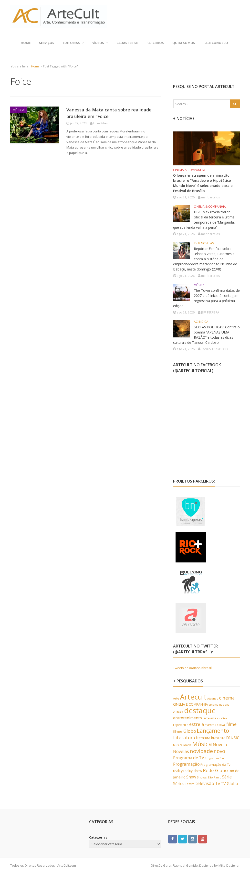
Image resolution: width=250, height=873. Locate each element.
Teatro (190, 784)
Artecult (193, 697)
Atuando (212, 698)
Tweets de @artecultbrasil (192, 668)
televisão (204, 783)
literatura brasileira (210, 737)
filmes (178, 731)
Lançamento (213, 730)
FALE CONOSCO (216, 43)
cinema (227, 698)
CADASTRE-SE (127, 43)
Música (202, 744)
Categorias (98, 837)
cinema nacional (219, 704)
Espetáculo (180, 725)
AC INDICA (201, 322)
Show (191, 777)
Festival (220, 725)
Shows (202, 777)
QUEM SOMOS (183, 43)
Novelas (181, 751)
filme (231, 724)
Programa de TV (188, 757)
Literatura (184, 737)
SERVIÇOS (46, 43)
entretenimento (187, 718)
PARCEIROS (155, 43)
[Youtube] (202, 838)
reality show (192, 770)
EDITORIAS (71, 43)
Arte (176, 698)
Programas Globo (216, 758)
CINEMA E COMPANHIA (190, 704)
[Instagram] (192, 838)
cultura (178, 712)
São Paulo (214, 777)
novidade (201, 750)
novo (219, 751)
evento (210, 725)
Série (227, 777)
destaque (200, 710)
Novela (220, 744)
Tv (217, 783)
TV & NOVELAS (204, 243)
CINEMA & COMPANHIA (189, 170)
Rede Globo (215, 770)
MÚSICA (18, 110)
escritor (222, 718)
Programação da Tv (215, 764)
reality (178, 770)
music (232, 737)
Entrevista (209, 718)
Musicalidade (182, 745)
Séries (178, 783)
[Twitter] (182, 838)
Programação (186, 764)
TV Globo (229, 783)
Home (26, 43)
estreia (196, 724)
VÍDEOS (98, 43)
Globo (189, 731)
